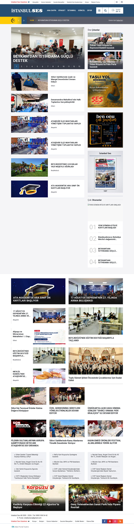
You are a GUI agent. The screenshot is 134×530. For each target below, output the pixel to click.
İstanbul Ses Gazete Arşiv (74, 2)
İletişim (41, 521)
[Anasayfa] (29, 2)
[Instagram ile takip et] (115, 521)
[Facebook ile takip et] (104, 521)
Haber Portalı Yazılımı (22, 527)
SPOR (89, 10)
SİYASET (61, 10)
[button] (16, 66)
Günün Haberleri (46, 2)
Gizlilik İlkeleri (79, 521)
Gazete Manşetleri (58, 2)
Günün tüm (116, 20)
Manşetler (36, 2)
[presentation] (18, 20)
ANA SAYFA (51, 10)
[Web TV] (117, 2)
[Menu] (99, 11)
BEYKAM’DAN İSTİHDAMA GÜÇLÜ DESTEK (53, 20)
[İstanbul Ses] (27, 10)
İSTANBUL (72, 10)
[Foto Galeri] (122, 2)
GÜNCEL (81, 10)
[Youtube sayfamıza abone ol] (109, 521)
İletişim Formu (95, 2)
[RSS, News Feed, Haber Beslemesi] (120, 521)
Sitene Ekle (90, 521)
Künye (87, 2)
